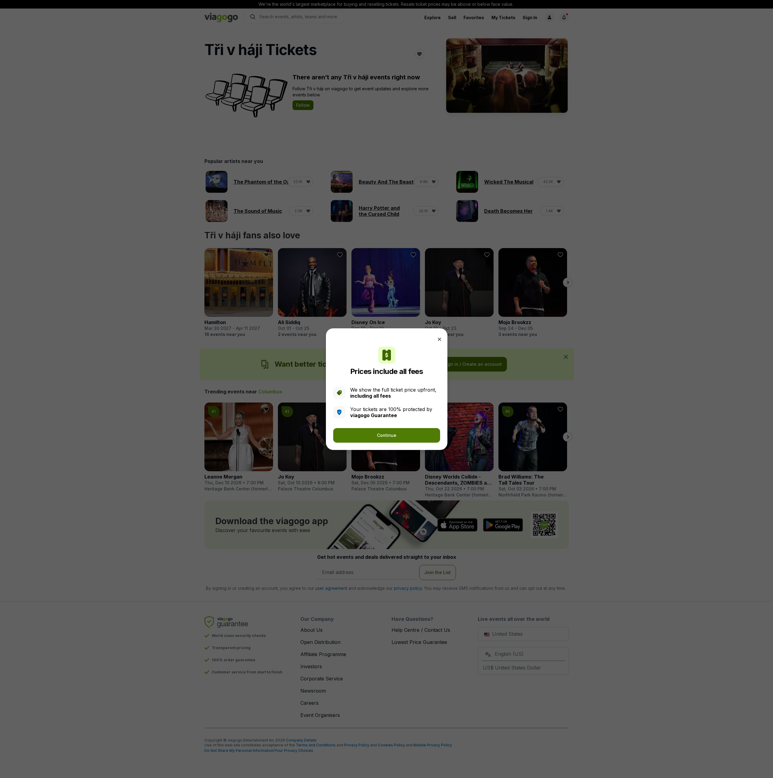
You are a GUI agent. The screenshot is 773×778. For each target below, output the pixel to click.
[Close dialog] (439, 339)
